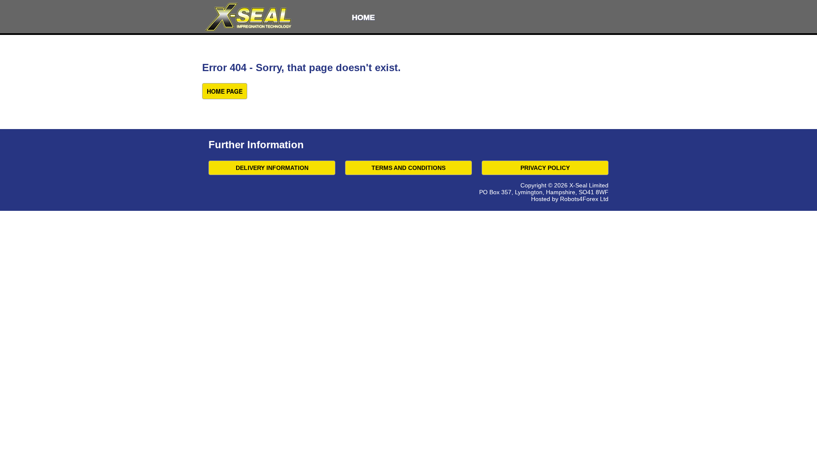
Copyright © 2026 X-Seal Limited (564, 185)
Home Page (225, 91)
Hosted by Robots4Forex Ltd (569, 199)
